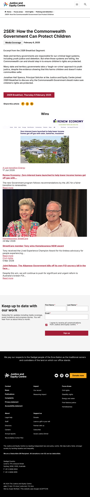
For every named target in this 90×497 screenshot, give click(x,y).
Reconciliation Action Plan (14, 438)
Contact (8, 386)
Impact (36, 386)
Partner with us (38, 425)
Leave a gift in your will (41, 421)
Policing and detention (44, 12)
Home (9, 12)
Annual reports (10, 434)
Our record (37, 390)
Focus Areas (66, 386)
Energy (21, 168)
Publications (9, 394)
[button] (23, 103)
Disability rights (67, 394)
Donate (36, 417)
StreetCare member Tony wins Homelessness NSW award (33, 246)
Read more (8, 187)
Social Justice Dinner (40, 434)
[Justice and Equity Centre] (14, 4)
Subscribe (37, 430)
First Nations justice (69, 402)
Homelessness (10, 238)
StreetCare (23, 238)
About (7, 413)
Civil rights (29, 12)
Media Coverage (13, 42)
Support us (37, 413)
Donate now (78, 375)
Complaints (9, 398)
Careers (8, 430)
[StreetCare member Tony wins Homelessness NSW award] (45, 236)
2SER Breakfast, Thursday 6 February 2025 (29, 95)
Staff (6, 421)
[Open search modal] (85, 4)
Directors (8, 425)
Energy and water (68, 398)
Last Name (71, 305)
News (7, 390)
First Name (49, 305)
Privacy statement (11, 402)
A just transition (10, 168)
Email (47, 313)
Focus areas (18, 12)
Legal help (8, 417)
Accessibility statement (13, 406)
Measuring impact (39, 394)
